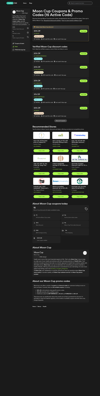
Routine (53, 268)
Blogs (30, 3)
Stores (39, 306)
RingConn (65, 268)
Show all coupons (60, 120)
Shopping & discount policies (52, 20)
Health (44, 306)
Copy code (42, 150)
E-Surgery (59, 268)
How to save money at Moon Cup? (71, 20)
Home (34, 306)
